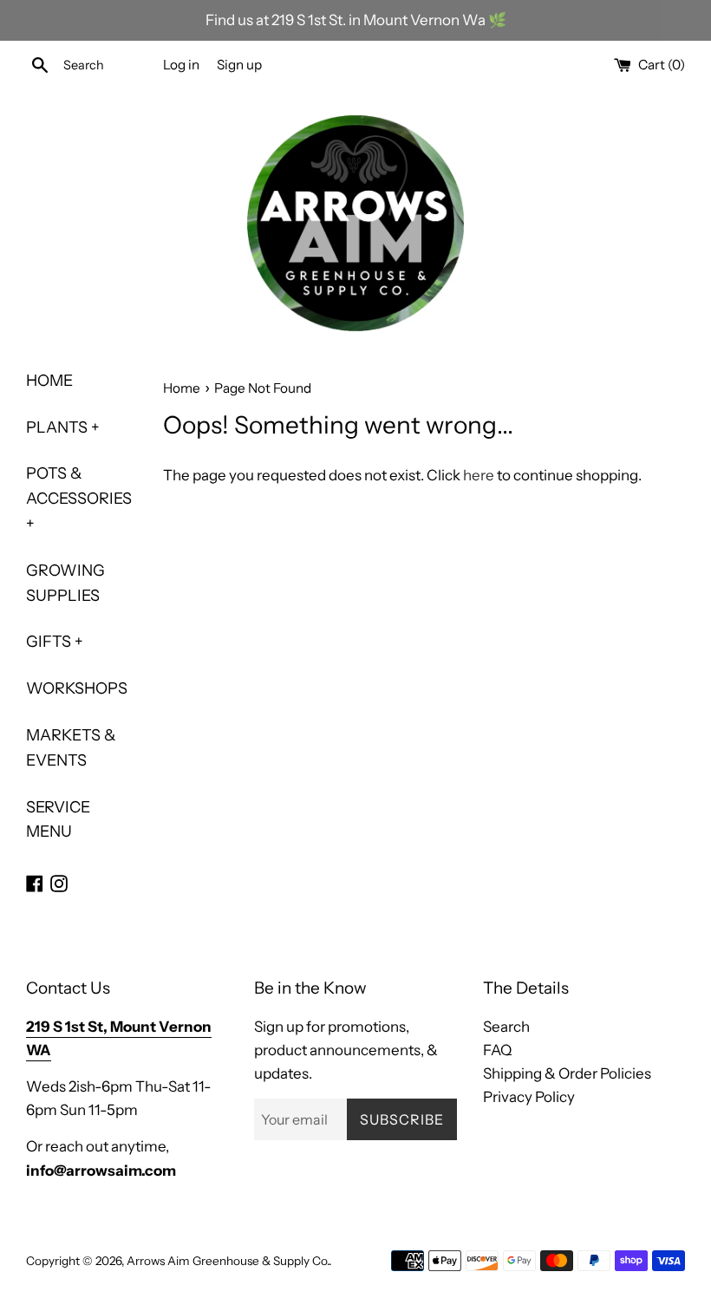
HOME (49, 380)
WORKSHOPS (76, 688)
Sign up (239, 64)
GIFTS (54, 641)
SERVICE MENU (58, 820)
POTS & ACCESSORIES (79, 498)
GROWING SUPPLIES (65, 583)
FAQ (497, 1050)
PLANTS (63, 427)
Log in (181, 64)
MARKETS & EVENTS (71, 748)
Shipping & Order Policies (567, 1073)
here (478, 475)
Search (506, 1026)
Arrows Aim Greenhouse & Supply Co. (228, 1261)
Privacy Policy (529, 1097)
